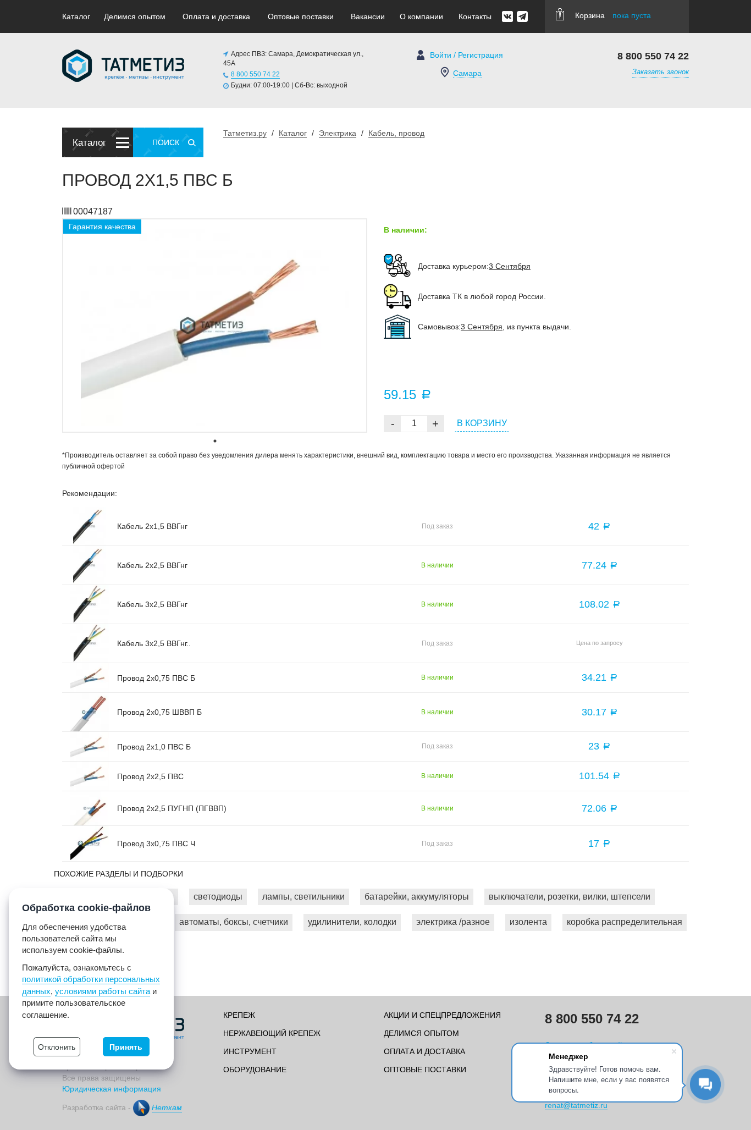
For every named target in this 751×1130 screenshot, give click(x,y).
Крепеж (239, 1015)
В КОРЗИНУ (482, 423)
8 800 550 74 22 (255, 74)
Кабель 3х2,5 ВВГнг (152, 604)
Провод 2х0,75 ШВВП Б (159, 712)
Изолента (528, 922)
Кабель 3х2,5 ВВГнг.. (154, 643)
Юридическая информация (111, 1088)
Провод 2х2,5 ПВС (150, 776)
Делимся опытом (134, 16)
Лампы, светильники (303, 896)
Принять (125, 1047)
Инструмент (250, 1051)
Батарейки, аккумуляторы (417, 896)
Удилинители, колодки (352, 922)
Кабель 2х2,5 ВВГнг (152, 565)
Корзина (613, 15)
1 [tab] (214, 441)
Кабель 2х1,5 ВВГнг (152, 526)
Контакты (475, 16)
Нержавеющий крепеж (272, 1033)
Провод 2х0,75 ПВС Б (156, 678)
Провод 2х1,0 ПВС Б (154, 746)
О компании (421, 16)
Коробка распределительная (624, 922)
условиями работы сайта (102, 991)
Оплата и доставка (216, 16)
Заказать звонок (660, 72)
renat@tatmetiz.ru (576, 1105)
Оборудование (254, 1069)
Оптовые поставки (301, 16)
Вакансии (368, 16)
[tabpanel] (214, 325)
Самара (467, 73)
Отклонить (56, 1047)
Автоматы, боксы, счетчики (233, 922)
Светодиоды (218, 896)
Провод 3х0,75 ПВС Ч (156, 843)
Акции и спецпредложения (442, 1015)
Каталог (76, 16)
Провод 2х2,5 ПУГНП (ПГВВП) (172, 808)
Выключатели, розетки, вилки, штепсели (569, 896)
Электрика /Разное (453, 922)
